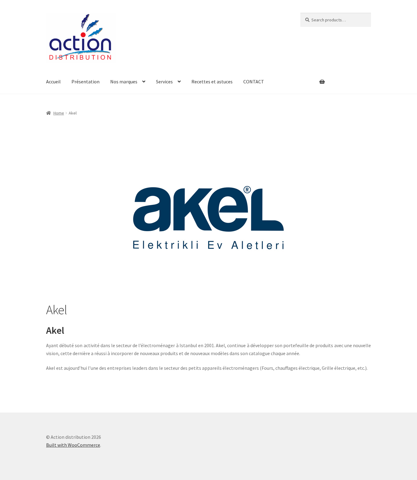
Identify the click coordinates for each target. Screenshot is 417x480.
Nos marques (123, 81)
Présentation (85, 81)
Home (58, 113)
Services (164, 81)
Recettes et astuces (212, 81)
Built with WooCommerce (73, 445)
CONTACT (253, 81)
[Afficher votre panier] (312, 78)
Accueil (53, 81)
